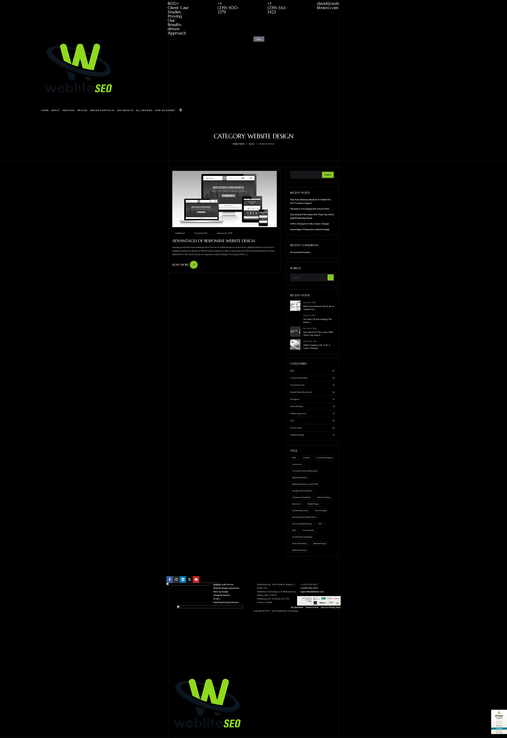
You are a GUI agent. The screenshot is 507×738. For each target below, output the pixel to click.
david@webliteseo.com (328, 5)
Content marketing (324, 457)
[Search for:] (312, 277)
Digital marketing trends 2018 (305, 484)
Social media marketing (302, 537)
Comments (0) (200, 233)
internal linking (323, 497)
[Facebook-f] (169, 579)
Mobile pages (313, 504)
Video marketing (299, 543)
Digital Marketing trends (301, 392)
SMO (294, 530)
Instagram (294, 399)
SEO (292, 420)
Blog (292, 370)
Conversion (297, 464)
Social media (296, 427)
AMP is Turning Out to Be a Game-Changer (309, 223)
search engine (321, 510)
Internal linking (296, 406)
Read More (180, 264)
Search (328, 174)
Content (306, 457)
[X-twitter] (189, 579)
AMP (294, 457)
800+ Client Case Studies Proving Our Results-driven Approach (178, 18)
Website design (297, 435)
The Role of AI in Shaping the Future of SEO (309, 208)
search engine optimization (304, 517)
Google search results (302, 490)
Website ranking (299, 550)
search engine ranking (302, 524)
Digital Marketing (299, 477)
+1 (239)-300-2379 (228, 8)
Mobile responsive (298, 413)
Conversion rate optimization (305, 471)
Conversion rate (297, 385)
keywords (296, 504)
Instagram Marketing (301, 497)
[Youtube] (196, 579)
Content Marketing (298, 377)
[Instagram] (176, 579)
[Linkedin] (183, 579)
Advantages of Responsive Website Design (213, 240)
